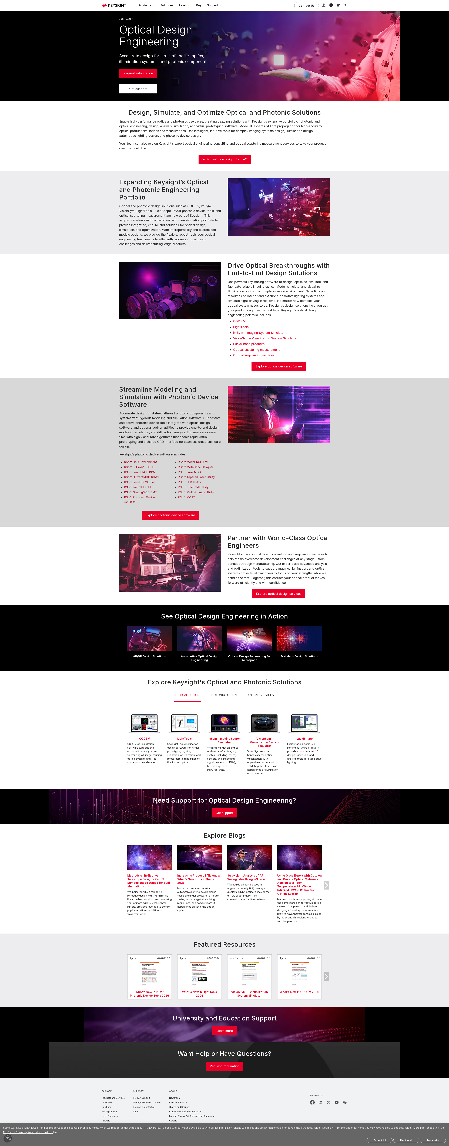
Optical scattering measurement (256, 349)
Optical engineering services (253, 355)
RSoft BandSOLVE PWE (140, 482)
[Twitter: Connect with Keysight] (328, 1102)
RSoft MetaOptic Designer (195, 467)
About (173, 1091)
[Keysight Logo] (115, 5)
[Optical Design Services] (170, 563)
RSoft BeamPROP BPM (140, 472)
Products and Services (113, 1098)
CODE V (239, 321)
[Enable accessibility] (8, 1138)
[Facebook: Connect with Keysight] (312, 1102)
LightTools (241, 327)
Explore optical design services (278, 594)
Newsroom (174, 1098)
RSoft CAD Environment (140, 462)
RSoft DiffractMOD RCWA (141, 477)
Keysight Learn (109, 1111)
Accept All (380, 1140)
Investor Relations (178, 1102)
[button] (324, 6)
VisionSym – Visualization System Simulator (265, 338)
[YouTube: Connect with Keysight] (336, 1102)
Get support (138, 89)
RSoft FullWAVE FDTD (139, 467)
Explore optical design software (279, 366)
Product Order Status (144, 1107)
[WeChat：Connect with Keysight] (344, 1102)
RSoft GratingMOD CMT (140, 492)
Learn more (224, 1031)
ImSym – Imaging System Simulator (259, 332)
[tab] (187, 697)
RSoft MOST (186, 497)
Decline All (406, 1140)
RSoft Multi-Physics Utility (196, 492)
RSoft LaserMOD (189, 472)
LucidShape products (248, 344)
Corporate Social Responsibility (185, 1111)
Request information (138, 73)
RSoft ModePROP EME (193, 462)
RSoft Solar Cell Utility (193, 487)
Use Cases (107, 1102)
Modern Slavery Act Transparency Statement (192, 1116)
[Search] (345, 6)
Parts (135, 1111)
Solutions (166, 5)
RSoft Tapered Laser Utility (196, 477)
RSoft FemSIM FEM (137, 487)
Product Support (141, 1098)
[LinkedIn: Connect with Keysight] (320, 1102)
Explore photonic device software (170, 515)
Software (126, 19)
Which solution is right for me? (224, 159)
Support (138, 1091)
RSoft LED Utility (189, 482)
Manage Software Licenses (147, 1102)
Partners (106, 1120)
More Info (433, 1140)
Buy (199, 5)
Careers (173, 1120)
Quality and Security (179, 1107)
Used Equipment (110, 1116)
